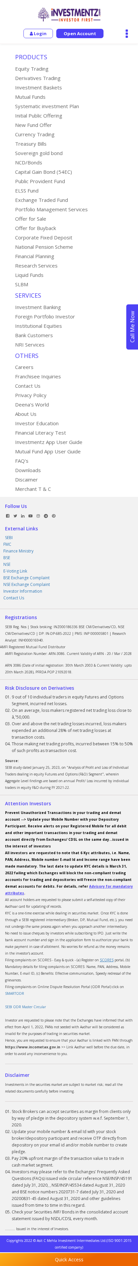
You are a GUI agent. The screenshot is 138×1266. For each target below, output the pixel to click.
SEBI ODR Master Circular (25, 1006)
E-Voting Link (15, 571)
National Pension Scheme (44, 246)
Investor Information (22, 591)
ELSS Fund (27, 190)
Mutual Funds (30, 96)
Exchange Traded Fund (41, 200)
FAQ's (21, 460)
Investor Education (37, 423)
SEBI (9, 537)
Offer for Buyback (35, 228)
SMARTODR (14, 993)
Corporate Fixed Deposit (43, 237)
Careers (24, 367)
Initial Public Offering (38, 115)
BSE (6, 558)
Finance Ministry (18, 551)
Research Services (36, 265)
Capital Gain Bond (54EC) (43, 171)
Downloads (28, 470)
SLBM (21, 284)
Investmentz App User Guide (48, 442)
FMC (7, 544)
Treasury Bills (31, 143)
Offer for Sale (30, 218)
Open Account (80, 33)
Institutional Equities (38, 325)
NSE (6, 564)
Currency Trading (35, 134)
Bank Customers (34, 335)
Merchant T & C (33, 489)
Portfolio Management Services (51, 209)
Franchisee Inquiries (38, 376)
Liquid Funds (29, 275)
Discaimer (26, 479)
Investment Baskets (38, 87)
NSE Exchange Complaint (26, 584)
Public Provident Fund (40, 181)
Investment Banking (38, 307)
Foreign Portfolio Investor (45, 316)
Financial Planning (34, 256)
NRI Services (30, 344)
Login (40, 33)
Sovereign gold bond (39, 153)
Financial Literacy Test (40, 432)
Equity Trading (32, 68)
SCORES (107, 960)
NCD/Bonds (28, 162)
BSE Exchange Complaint (26, 578)
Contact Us (28, 385)
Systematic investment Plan (47, 106)
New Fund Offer (33, 125)
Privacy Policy (31, 395)
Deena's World (32, 404)
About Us (26, 414)
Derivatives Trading (38, 78)
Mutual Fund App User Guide (48, 451)
